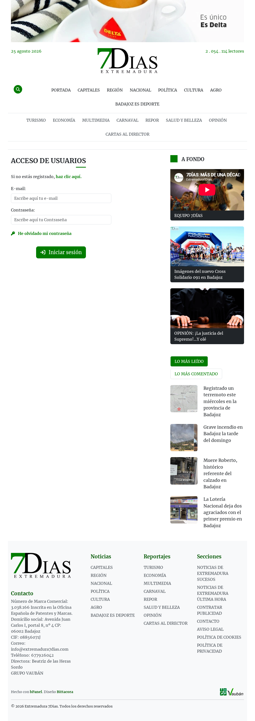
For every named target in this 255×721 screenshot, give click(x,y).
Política (167, 90)
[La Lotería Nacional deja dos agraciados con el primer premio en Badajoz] (183, 509)
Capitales (89, 90)
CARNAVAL (127, 120)
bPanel (36, 692)
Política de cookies (219, 637)
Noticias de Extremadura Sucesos (212, 573)
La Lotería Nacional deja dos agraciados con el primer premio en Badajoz (222, 512)
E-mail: (18, 188)
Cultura (193, 90)
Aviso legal (210, 629)
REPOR (152, 120)
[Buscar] (18, 89)
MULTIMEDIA (96, 120)
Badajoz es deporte (137, 104)
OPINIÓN (218, 120)
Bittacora (65, 692)
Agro (216, 90)
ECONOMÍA (64, 120)
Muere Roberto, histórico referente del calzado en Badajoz (220, 474)
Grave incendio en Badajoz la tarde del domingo (223, 433)
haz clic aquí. (69, 176)
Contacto (208, 621)
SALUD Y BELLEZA (184, 120)
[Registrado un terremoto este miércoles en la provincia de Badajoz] (183, 398)
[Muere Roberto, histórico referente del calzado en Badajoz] (183, 470)
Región (115, 90)
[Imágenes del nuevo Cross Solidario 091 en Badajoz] (207, 246)
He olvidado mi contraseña (44, 233)
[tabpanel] (207, 460)
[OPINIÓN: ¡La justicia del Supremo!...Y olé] (207, 308)
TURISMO (36, 120)
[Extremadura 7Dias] (127, 60)
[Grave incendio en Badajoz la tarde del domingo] (183, 437)
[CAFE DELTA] (127, 21)
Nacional (140, 90)
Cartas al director (127, 134)
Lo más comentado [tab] (196, 373)
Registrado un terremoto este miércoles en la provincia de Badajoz (220, 401)
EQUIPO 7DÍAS (188, 215)
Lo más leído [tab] (189, 361)
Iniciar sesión (64, 252)
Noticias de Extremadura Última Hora (212, 593)
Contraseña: (23, 209)
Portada (61, 90)
